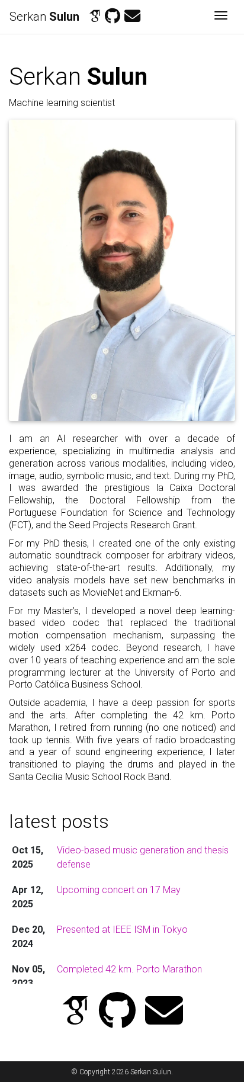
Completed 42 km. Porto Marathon (129, 969)
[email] (132, 16)
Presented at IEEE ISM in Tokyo (122, 929)
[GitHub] (112, 16)
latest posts (59, 821)
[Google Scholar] (95, 16)
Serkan (44, 16)
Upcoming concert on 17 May (119, 889)
